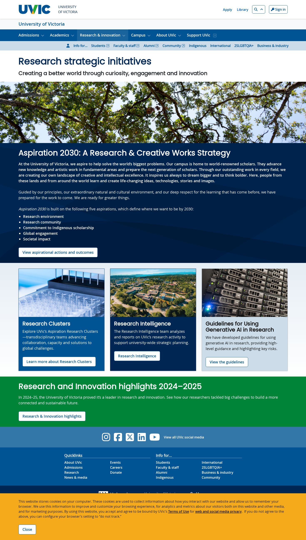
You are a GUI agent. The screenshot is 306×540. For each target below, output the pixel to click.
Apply (227, 9)
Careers (116, 467)
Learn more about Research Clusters (59, 361)
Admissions (73, 467)
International (220, 45)
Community (172, 45)
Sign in (280, 9)
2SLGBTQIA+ (244, 45)
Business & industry (273, 45)
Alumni (149, 45)
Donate (116, 472)
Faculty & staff (124, 45)
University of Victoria (42, 24)
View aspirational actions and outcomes (58, 252)
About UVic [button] (166, 35)
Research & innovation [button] (100, 35)
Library (242, 9)
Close (27, 529)
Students (98, 45)
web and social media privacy (218, 511)
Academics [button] (59, 35)
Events (115, 462)
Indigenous (197, 45)
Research (71, 472)
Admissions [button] (29, 35)
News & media (75, 477)
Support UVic (199, 35)
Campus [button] (138, 35)
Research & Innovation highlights (52, 416)
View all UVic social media (184, 437)
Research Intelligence (137, 355)
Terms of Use (178, 511)
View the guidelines (227, 361)
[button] (258, 9)
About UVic (73, 462)
